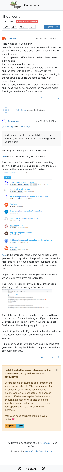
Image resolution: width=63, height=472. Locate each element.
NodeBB (29, 451)
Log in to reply (51, 27)
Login (20, 425)
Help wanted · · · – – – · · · (27, 22)
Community (31, 5)
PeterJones (21, 110)
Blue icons (26, 126)
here (4, 156)
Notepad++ (46, 442)
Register (10, 425)
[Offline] (5, 38)
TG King (12, 38)
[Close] (57, 370)
